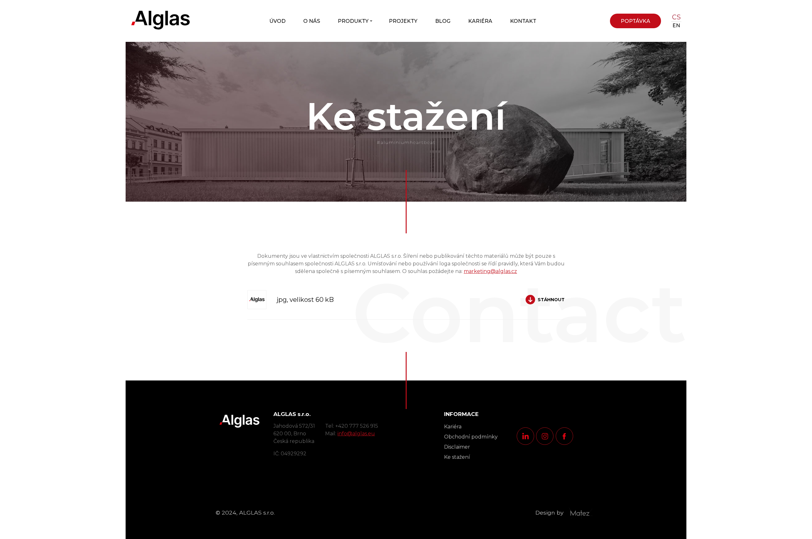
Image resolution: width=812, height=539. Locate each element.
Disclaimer (457, 447)
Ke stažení (457, 457)
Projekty (403, 21)
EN (676, 26)
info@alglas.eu (356, 434)
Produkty (353, 21)
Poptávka (635, 21)
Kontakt (523, 21)
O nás (311, 21)
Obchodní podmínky (471, 437)
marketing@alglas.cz (490, 271)
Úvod (277, 21)
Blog (442, 21)
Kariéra (480, 21)
